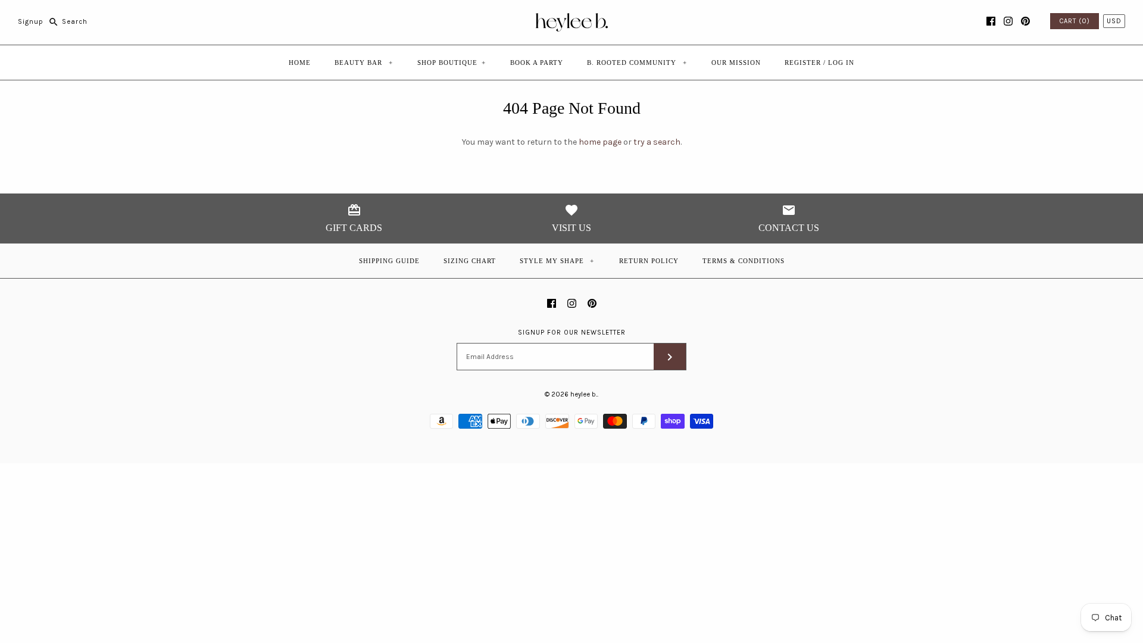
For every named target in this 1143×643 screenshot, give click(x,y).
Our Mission (736, 62)
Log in (841, 62)
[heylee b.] (572, 18)
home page (600, 142)
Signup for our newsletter (572, 332)
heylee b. (583, 394)
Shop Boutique (451, 62)
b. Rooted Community (637, 62)
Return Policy (649, 260)
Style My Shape (557, 260)
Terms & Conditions (743, 260)
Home (300, 62)
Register (803, 62)
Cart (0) (1074, 21)
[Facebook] (990, 21)
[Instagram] (1008, 21)
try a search (656, 142)
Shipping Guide (389, 260)
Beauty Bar (364, 62)
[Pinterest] (1025, 21)
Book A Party (536, 62)
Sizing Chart (470, 260)
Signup (30, 22)
